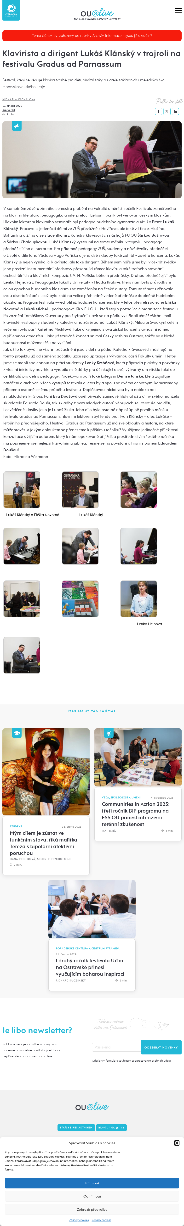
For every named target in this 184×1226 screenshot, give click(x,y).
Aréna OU (8, 110)
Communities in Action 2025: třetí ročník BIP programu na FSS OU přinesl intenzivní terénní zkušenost (136, 814)
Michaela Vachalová (18, 99)
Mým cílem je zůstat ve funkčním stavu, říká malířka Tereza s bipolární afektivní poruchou (43, 843)
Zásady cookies (79, 1220)
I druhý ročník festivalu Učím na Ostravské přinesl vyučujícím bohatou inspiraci (90, 967)
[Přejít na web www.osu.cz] (11, 10)
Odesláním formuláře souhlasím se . (131, 1060)
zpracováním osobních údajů (153, 1060)
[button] (176, 1143)
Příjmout (92, 1183)
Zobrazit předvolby (92, 1209)
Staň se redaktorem (76, 1127)
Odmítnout (92, 1196)
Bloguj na (111, 1127)
